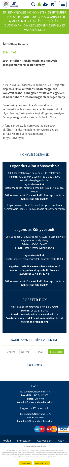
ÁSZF (61, 440)
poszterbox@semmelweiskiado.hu (39, 314)
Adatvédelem (44, 440)
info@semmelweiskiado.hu (39, 247)
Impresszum (24, 440)
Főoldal (7, 440)
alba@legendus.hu (38, 180)
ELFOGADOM (25, 463)
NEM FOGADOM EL (42, 463)
